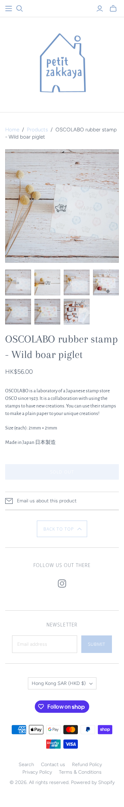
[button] (62, 529)
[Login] (99, 8)
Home (12, 130)
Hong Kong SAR (59, 683)
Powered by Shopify (93, 782)
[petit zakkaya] (62, 63)
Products (37, 130)
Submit (96, 644)
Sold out (62, 472)
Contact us (53, 764)
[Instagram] (62, 583)
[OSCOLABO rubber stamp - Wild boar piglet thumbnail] (18, 282)
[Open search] (19, 8)
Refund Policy (87, 764)
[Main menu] (8, 8)
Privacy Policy (37, 772)
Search (26, 764)
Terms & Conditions (80, 772)
